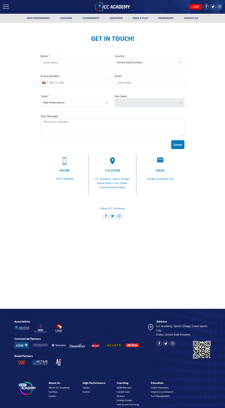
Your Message (50, 116)
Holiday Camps (124, 400)
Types (45, 96)
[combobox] (45, 82)
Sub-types (121, 96)
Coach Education (160, 388)
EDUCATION (116, 18)
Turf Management (160, 396)
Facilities (53, 392)
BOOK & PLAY (140, 18)
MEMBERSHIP (165, 18)
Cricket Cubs (123, 392)
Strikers (121, 396)
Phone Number (50, 76)
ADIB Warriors (124, 388)
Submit (177, 145)
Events (86, 392)
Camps (86, 388)
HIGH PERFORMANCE (38, 18)
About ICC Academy (59, 388)
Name (45, 56)
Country (120, 56)
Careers (52, 396)
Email (118, 76)
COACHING (66, 18)
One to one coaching (128, 405)
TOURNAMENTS (90, 18)
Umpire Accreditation (162, 392)
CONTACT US (191, 18)
